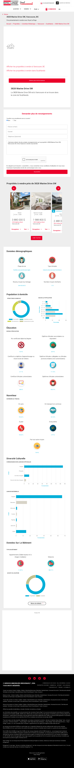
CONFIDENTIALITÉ (53, 687)
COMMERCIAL (53, 685)
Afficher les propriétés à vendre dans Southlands (25, 71)
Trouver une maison (7, 690)
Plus (35, 9)
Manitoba (38, 690)
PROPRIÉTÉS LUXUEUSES (43, 685)
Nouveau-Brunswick (54, 690)
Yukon (35, 692)
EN (59, 9)
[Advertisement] (37, 642)
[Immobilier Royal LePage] (18, 3)
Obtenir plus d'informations (37, 80)
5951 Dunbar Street (58, 223)
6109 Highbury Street (17, 222)
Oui (15, 120)
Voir (25, 229)
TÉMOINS (60, 687)
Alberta (22, 690)
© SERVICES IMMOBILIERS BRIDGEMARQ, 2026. (19, 683)
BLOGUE (68, 683)
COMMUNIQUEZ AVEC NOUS (49, 683)
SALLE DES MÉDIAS (61, 683)
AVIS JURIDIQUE (66, 685)
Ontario (14, 690)
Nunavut (40, 692)
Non (9, 120)
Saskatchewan (45, 690)
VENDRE (26, 9)
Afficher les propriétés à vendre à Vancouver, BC (25, 66)
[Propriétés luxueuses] (63, 3)
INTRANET (59, 685)
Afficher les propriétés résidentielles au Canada (13, 709)
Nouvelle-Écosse (19, 692)
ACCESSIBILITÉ (66, 687)
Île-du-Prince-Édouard (29, 692)
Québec (18, 690)
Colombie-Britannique (30, 690)
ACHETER (16, 9)
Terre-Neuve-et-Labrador (64, 690)
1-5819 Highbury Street (39, 222)
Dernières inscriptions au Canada (33, 709)
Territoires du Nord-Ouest (9, 692)
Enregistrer (15, 229)
